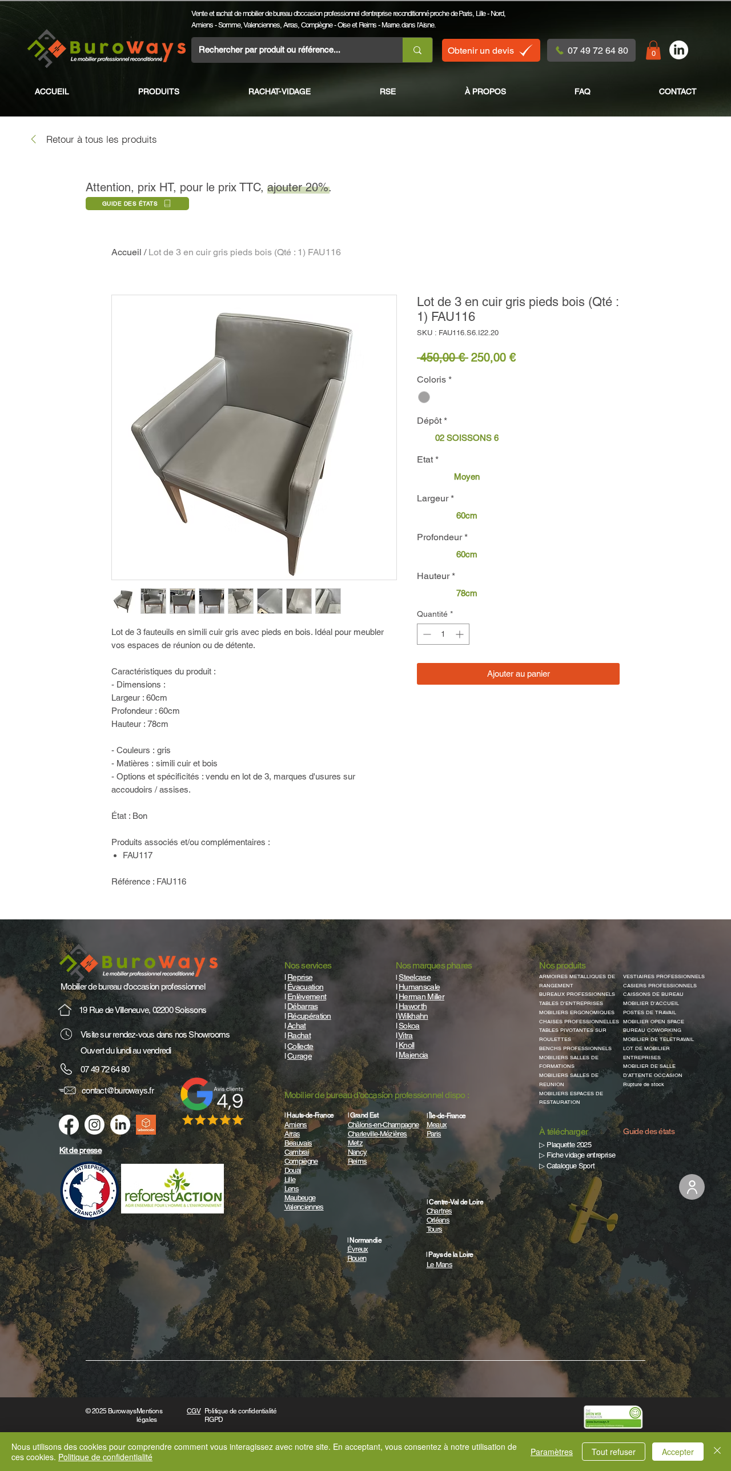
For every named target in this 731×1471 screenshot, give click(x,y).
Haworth (413, 1006)
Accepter (678, 1451)
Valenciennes (261, 25)
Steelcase (415, 977)
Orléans (438, 1220)
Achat (296, 1025)
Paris (465, 13)
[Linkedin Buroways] (120, 1125)
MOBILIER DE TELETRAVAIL (658, 1039)
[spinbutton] (443, 634)
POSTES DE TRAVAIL (649, 1012)
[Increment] (460, 634)
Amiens (201, 25)
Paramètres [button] (552, 1451)
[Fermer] (717, 1451)
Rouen (357, 1258)
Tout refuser (614, 1451)
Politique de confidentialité (105, 1456)
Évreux (357, 1249)
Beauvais (298, 1143)
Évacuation (305, 986)
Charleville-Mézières (377, 1134)
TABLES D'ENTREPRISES (571, 1003)
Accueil (126, 252)
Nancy (357, 1152)
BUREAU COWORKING (652, 1030)
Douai (293, 1170)
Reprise (299, 977)
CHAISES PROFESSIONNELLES (579, 1021)
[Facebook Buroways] (69, 1125)
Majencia (413, 1054)
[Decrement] (426, 634)
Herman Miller (421, 996)
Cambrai (296, 1152)
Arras (290, 25)
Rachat (299, 1035)
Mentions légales (149, 1415)
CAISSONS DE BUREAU (653, 994)
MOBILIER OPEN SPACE (653, 1021)
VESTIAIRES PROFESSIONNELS (664, 976)
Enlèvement (306, 996)
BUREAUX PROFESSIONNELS (577, 994)
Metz (355, 1143)
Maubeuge (300, 1197)
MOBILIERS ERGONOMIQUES (576, 1012)
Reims (368, 25)
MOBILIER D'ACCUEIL (651, 1003)
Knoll (407, 1045)
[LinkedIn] (678, 50)
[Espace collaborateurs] (692, 1187)
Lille (481, 13)
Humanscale (419, 986)
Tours (435, 1229)
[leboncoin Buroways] (146, 1125)
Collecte (300, 1046)
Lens (291, 1188)
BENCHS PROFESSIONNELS (575, 1048)
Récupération (309, 1015)
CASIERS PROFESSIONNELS (660, 985)
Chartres (439, 1211)
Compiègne (316, 25)
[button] (653, 50)
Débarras (302, 1006)
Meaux (437, 1124)
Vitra (405, 1035)
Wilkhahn (413, 1015)
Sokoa (409, 1025)
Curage (299, 1055)
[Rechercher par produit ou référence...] (417, 50)
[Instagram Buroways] (95, 1125)
